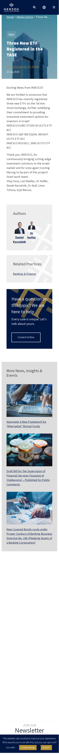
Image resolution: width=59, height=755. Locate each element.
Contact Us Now (26, 337)
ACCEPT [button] (46, 747)
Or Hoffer (34, 67)
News (11, 34)
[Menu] (54, 7)
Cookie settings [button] (28, 747)
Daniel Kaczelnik (16, 67)
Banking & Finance (24, 274)
